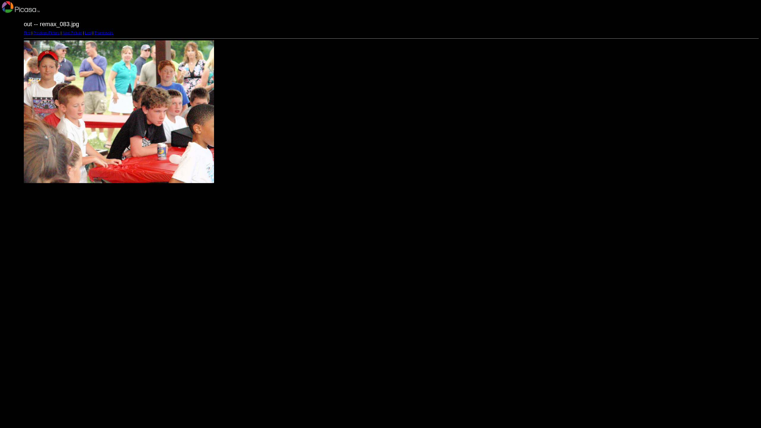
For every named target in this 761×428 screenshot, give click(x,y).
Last (88, 33)
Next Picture (72, 33)
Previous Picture (46, 33)
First (27, 33)
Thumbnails (103, 33)
